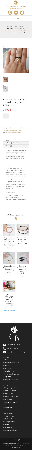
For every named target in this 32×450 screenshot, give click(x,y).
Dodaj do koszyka (15, 120)
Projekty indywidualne (11, 363)
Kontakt (7, 365)
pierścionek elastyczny (15, 132)
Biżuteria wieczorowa (11, 396)
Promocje (7, 405)
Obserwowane (9, 416)
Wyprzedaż (8, 408)
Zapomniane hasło (10, 430)
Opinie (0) (9, 146)
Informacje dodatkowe (13, 143)
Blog (5, 360)
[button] (4, 46)
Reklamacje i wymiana (11, 374)
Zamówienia (8, 427)
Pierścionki (24, 128)
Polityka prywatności (11, 380)
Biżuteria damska (15, 128)
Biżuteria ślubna (9, 394)
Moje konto (8, 419)
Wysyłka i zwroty (9, 371)
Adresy (6, 424)
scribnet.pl (16, 447)
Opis (7, 140)
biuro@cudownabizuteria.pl (16, 352)
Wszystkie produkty (16, 130)
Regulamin (8, 377)
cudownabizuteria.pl (10, 443)
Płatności (7, 368)
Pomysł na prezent (10, 402)
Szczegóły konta (9, 422)
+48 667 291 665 (12, 348)
